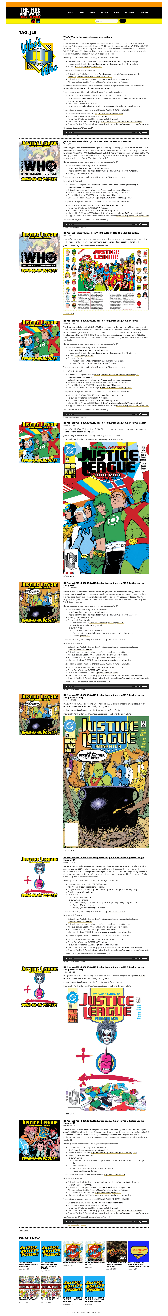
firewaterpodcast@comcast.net (88, 66)
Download (83, 136)
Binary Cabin (97, 1312)
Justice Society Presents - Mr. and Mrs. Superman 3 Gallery (49, 1265)
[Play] (66, 133)
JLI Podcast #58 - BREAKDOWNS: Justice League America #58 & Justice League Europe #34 (103, 858)
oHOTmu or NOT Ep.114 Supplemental (50, 1299)
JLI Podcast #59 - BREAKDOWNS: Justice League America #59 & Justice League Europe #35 (103, 584)
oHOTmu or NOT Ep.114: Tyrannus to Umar (29, 1299)
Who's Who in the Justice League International (87, 37)
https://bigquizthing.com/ (104, 1168)
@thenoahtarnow (89, 1171)
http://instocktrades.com (114, 177)
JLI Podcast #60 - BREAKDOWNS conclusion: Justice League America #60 (100, 320)
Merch (116, 13)
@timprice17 (85, 635)
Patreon (104, 13)
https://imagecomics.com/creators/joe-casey (104, 361)
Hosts (92, 13)
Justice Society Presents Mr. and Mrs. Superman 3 (29, 1264)
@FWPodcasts (102, 116)
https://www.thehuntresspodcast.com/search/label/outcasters (107, 633)
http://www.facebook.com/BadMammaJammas (91, 88)
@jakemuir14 (85, 897)
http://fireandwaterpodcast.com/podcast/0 (88, 350)
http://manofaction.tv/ (108, 363)
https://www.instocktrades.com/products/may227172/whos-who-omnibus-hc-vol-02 (104, 106)
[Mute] (140, 133)
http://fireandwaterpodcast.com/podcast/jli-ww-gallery (114, 64)
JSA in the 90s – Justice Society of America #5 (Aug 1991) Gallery (94, 1300)
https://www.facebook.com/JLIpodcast (116, 198)
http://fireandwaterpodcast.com (109, 113)
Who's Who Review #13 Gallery (95, 1263)
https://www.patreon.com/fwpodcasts (132, 124)
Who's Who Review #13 (73, 1263)
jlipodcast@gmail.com (84, 173)
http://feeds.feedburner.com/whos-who (114, 79)
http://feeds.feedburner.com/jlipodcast (114, 190)
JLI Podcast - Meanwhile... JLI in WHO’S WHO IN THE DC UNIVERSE (97, 141)
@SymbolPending (87, 905)
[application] (106, 132)
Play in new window (73, 136)
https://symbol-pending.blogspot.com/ (120, 902)
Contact (144, 13)
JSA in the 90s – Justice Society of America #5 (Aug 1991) (72, 1300)
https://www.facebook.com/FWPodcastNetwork (121, 121)
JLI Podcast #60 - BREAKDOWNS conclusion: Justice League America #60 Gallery (104, 422)
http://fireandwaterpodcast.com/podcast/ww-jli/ (117, 61)
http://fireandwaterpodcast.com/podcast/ (88, 168)
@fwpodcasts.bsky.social (107, 119)
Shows (81, 13)
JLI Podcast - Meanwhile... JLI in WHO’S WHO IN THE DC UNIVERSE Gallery (101, 232)
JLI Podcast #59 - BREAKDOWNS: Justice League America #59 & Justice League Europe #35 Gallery (103, 696)
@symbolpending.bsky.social (92, 908)
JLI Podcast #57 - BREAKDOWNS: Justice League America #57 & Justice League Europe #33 (103, 1122)
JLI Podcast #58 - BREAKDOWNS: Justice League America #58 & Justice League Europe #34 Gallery (103, 968)
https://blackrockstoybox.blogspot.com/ (106, 622)
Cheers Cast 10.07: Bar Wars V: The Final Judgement (116, 1264)
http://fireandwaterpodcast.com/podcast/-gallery (114, 171)
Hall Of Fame (130, 13)
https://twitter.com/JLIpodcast (108, 195)
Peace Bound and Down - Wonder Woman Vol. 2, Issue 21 (138, 1264)
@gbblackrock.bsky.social (91, 625)
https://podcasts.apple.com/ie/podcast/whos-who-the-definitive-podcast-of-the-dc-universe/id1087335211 (104, 75)
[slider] (145, 132)
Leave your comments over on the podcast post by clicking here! (111, 242)
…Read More (68, 313)
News (70, 13)
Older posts (24, 1230)
